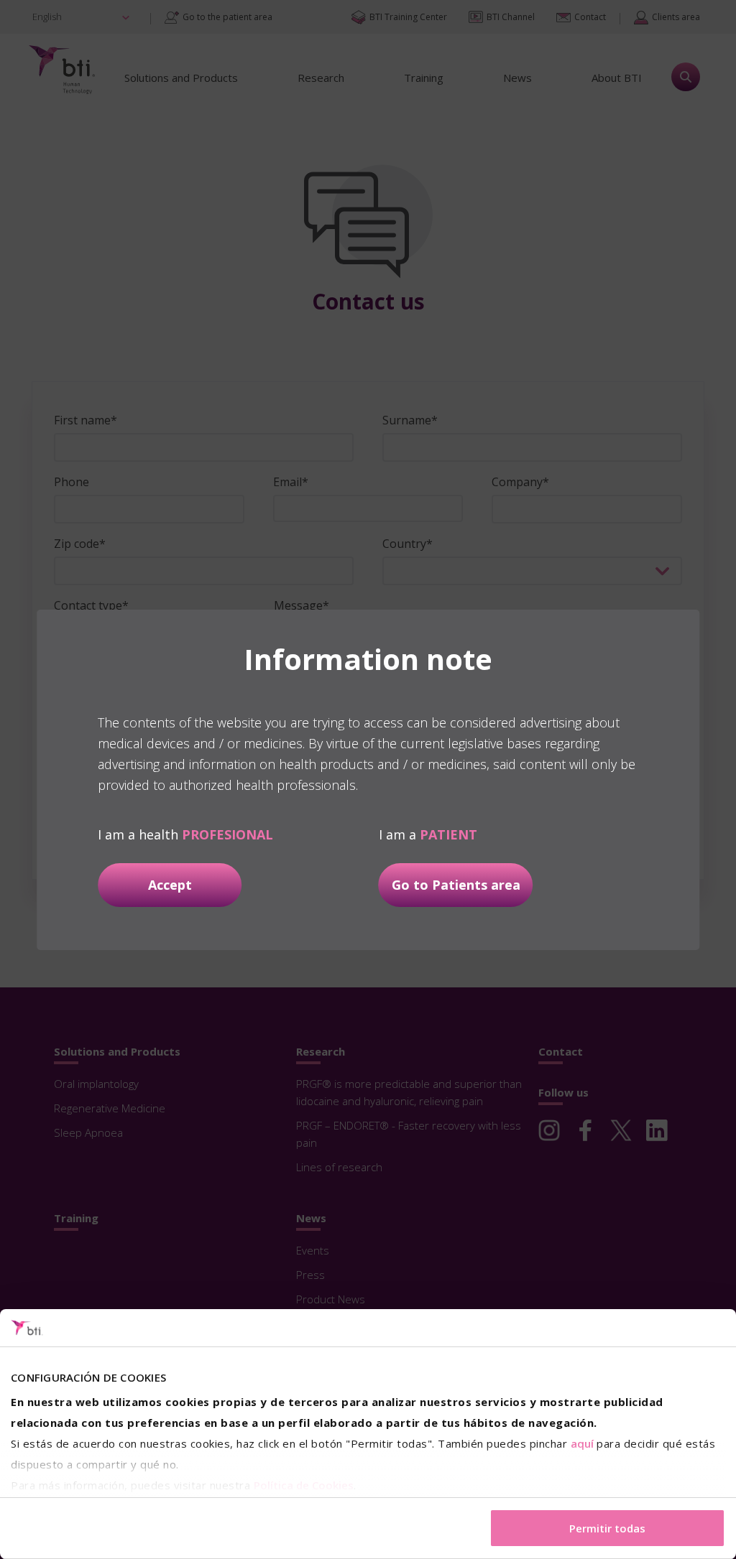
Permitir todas (607, 1528)
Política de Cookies (304, 1485)
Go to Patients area (456, 884)
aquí (582, 1443)
